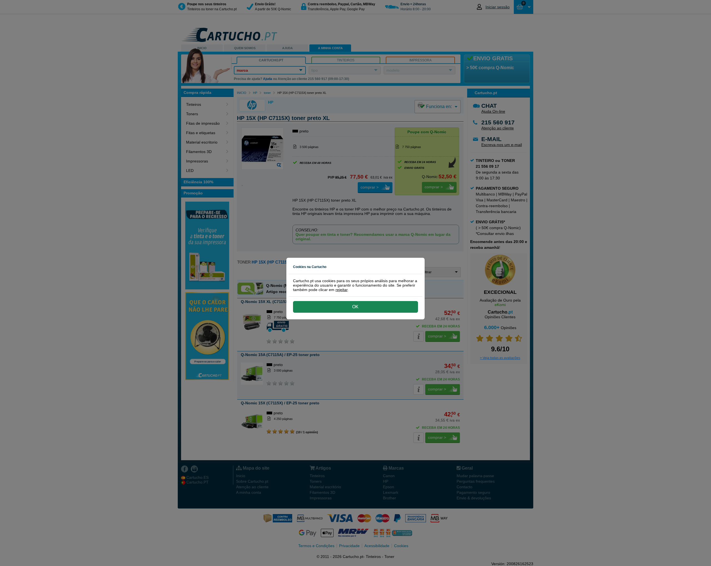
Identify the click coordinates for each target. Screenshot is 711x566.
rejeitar (341, 289)
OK (355, 306)
